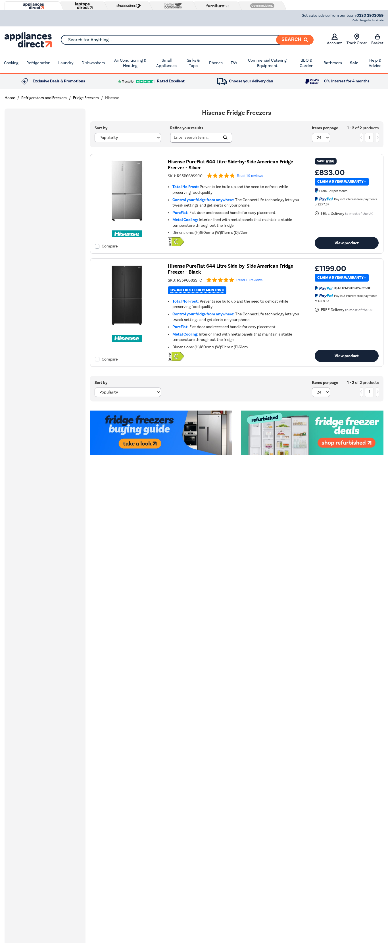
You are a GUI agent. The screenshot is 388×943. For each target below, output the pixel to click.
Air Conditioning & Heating (130, 63)
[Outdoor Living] (261, 5)
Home (10, 97)
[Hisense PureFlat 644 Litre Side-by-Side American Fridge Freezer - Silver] (127, 221)
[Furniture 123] (216, 5)
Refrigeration (38, 62)
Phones (216, 62)
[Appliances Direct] (33, 6)
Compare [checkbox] (110, 246)
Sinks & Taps (193, 63)
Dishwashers (93, 62)
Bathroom (333, 62)
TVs (234, 62)
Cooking (11, 62)
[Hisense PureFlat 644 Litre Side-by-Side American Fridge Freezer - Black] (127, 326)
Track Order (357, 43)
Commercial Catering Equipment (267, 63)
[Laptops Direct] (83, 5)
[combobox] (187, 40)
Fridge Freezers (86, 97)
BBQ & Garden (306, 63)
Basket (377, 43)
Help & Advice (375, 63)
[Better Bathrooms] (172, 5)
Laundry (66, 62)
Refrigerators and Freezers (44, 97)
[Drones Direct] (127, 6)
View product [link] (347, 242)
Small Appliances (166, 63)
